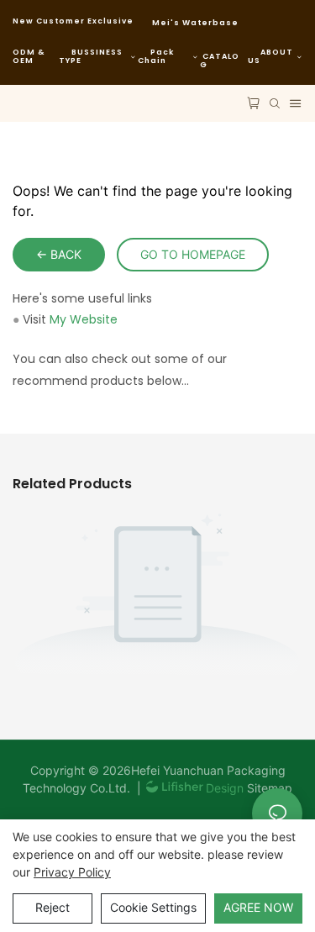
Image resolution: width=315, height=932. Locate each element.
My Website (84, 319)
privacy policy (72, 872)
